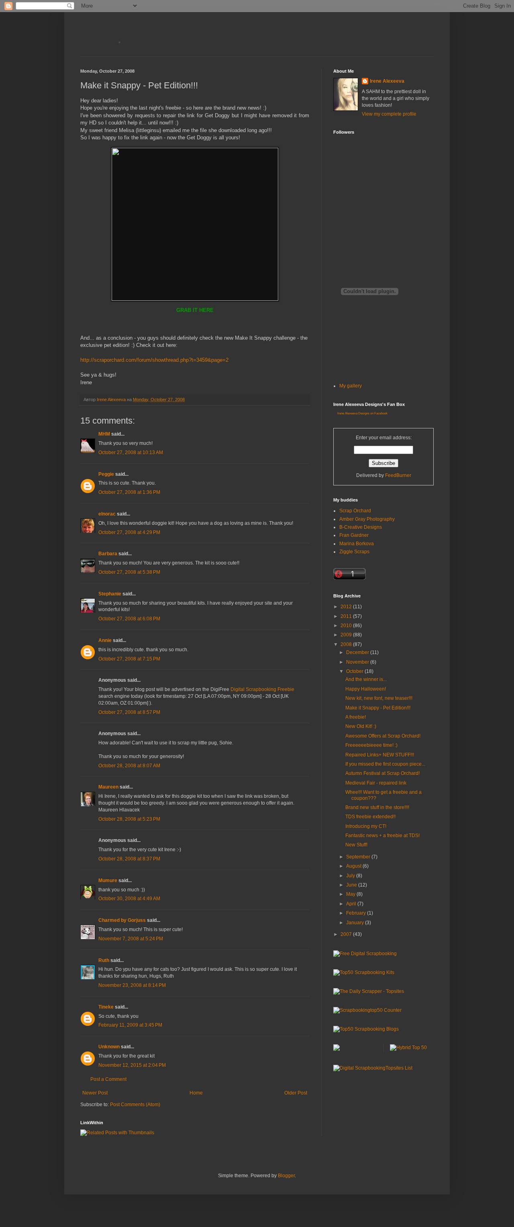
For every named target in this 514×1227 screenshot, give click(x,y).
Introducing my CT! (365, 826)
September (358, 857)
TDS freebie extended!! (370, 816)
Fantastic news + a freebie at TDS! (382, 835)
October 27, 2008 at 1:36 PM (129, 492)
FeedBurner (398, 475)
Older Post (295, 1093)
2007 (347, 934)
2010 (347, 625)
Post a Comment (108, 1079)
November (358, 662)
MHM (104, 434)
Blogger (286, 1175)
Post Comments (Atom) (135, 1104)
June (352, 885)
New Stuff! (356, 845)
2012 (347, 606)
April (351, 904)
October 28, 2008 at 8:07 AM (129, 765)
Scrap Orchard (355, 511)
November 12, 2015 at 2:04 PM (132, 1065)
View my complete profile (389, 114)
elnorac (107, 514)
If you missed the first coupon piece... (385, 764)
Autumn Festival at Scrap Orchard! (382, 773)
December (358, 652)
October (355, 671)
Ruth (103, 960)
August (354, 866)
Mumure (107, 880)
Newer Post (95, 1093)
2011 (347, 616)
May (351, 894)
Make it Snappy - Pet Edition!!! (377, 708)
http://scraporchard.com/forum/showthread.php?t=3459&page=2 (154, 360)
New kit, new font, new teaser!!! (378, 698)
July (351, 875)
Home (196, 1093)
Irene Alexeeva (387, 81)
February (356, 913)
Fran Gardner (354, 535)
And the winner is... (366, 679)
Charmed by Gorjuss (122, 920)
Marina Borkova (356, 543)
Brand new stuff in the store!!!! (377, 807)
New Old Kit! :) (360, 726)
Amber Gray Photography (367, 519)
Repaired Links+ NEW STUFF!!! (379, 755)
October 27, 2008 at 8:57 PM (129, 712)
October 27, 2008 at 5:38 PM (129, 572)
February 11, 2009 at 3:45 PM (130, 1025)
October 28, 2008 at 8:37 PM (129, 859)
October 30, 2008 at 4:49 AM (129, 898)
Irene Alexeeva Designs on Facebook (362, 413)
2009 (347, 635)
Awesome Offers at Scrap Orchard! (382, 736)
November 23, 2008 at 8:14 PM (132, 985)
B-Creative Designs (360, 527)
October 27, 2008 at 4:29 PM (129, 532)
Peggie (106, 474)
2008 (347, 644)
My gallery (350, 386)
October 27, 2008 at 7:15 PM (129, 659)
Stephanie (109, 594)
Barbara (107, 553)
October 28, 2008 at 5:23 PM (129, 819)
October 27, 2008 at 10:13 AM (130, 452)
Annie (105, 640)
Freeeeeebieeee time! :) (371, 745)
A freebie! (355, 717)
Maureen (108, 787)
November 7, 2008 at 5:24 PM (130, 939)
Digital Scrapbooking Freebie (262, 689)
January (355, 922)
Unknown (109, 1047)
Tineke (106, 1007)
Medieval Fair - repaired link (375, 783)
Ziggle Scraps (354, 551)
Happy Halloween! (365, 689)
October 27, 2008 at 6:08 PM (129, 619)
